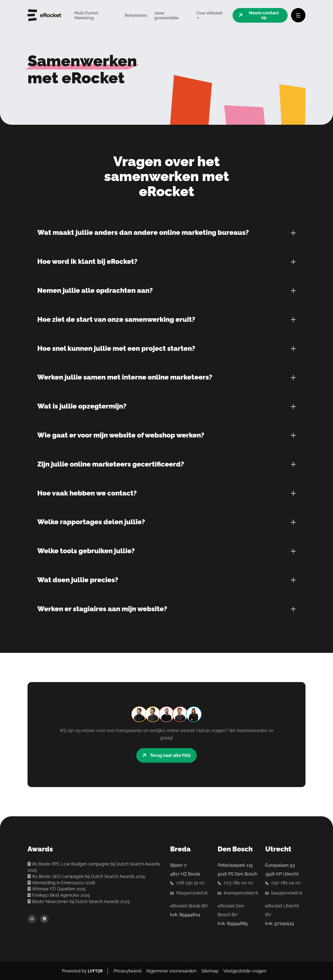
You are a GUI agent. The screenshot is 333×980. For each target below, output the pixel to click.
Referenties (136, 15)
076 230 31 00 (190, 882)
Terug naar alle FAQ (170, 755)
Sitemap (209, 970)
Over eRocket (209, 12)
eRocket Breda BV (189, 905)
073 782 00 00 (238, 882)
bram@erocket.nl (241, 892)
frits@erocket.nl (191, 892)
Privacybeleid (127, 970)
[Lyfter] (95, 971)
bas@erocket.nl (286, 892)
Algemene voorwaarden (171, 970)
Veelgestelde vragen (244, 970)
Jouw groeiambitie (166, 15)
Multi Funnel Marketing (86, 15)
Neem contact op (264, 15)
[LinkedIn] (45, 918)
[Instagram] (33, 918)
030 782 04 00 (286, 882)
